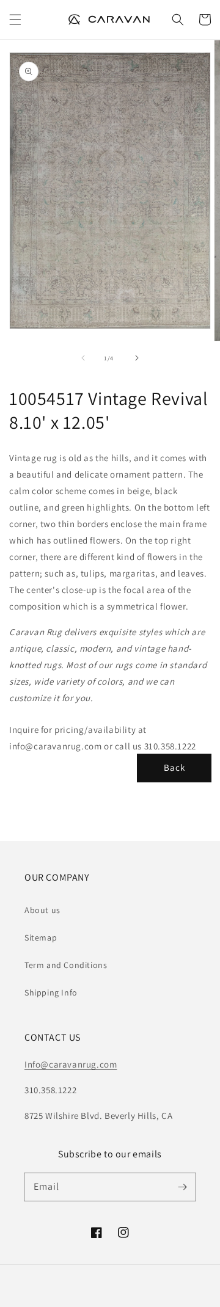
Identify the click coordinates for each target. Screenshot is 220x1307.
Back (174, 767)
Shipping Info (51, 992)
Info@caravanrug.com (70, 1064)
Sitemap (40, 937)
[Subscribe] (182, 1186)
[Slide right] (136, 357)
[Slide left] (83, 357)
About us (42, 910)
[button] (15, 19)
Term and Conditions (65, 964)
